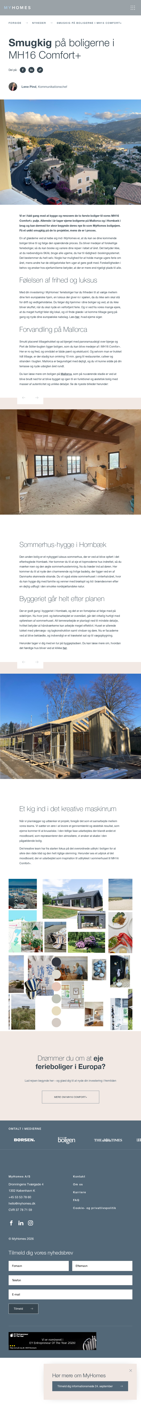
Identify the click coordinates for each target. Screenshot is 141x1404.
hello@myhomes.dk (22, 1203)
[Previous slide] (23, 397)
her (77, 317)
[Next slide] (36, 397)
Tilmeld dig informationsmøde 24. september (85, 1386)
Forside (15, 23)
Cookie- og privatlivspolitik (94, 1208)
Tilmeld (18, 1308)
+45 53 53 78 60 (20, 1197)
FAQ (76, 1200)
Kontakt (79, 1176)
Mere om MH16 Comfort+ (70, 1097)
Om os (78, 1184)
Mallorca (66, 374)
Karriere (79, 1192)
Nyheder (39, 23)
